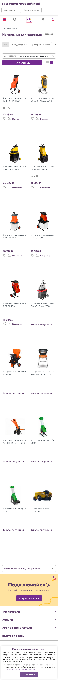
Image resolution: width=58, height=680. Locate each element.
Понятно (29, 674)
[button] (9, 10)
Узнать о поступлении (41, 324)
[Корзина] (54, 19)
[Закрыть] (54, 3)
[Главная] (29, 19)
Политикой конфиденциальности (19, 669)
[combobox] (36, 56)
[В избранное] (4, 120)
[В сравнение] (9, 120)
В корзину (17, 119)
